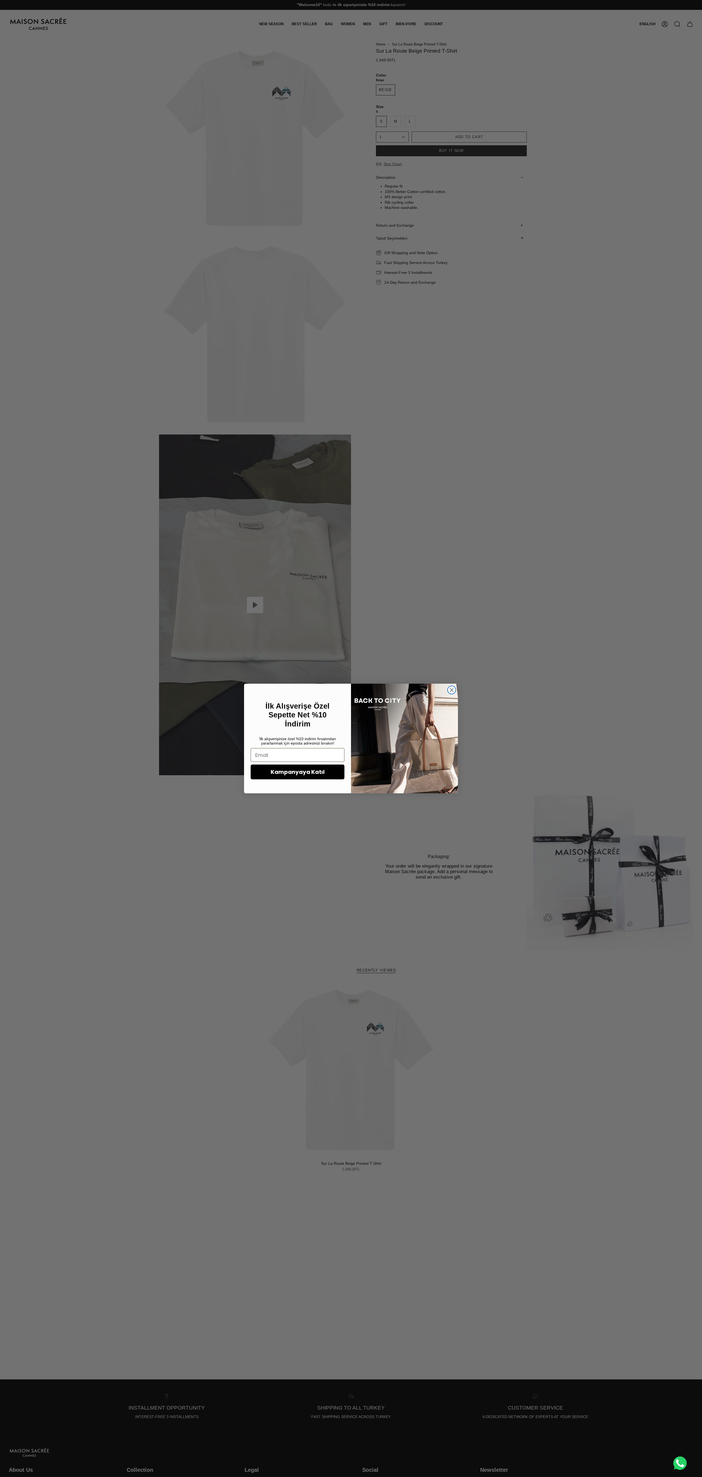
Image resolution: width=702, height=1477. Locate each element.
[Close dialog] (452, 690)
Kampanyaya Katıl (298, 772)
